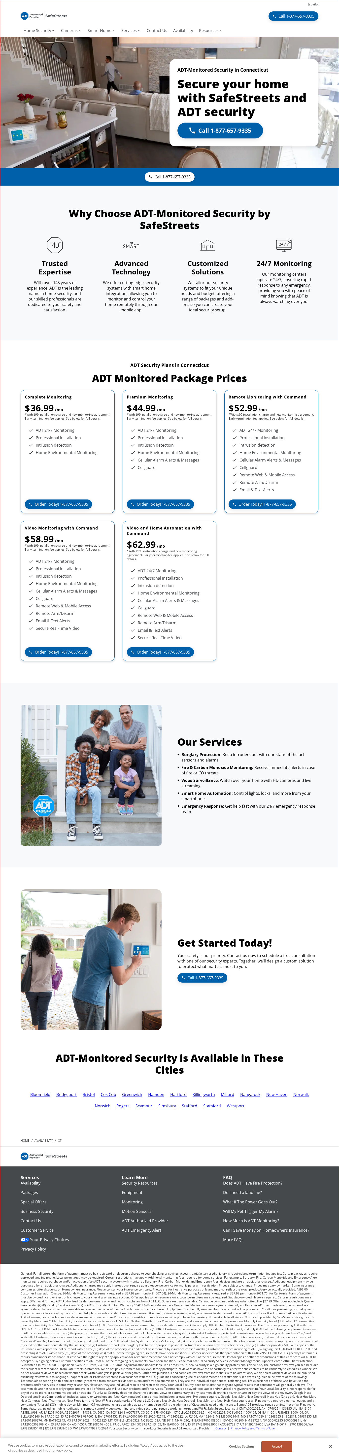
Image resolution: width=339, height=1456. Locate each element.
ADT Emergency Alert (141, 1230)
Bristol (89, 1094)
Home (25, 1140)
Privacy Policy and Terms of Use (253, 1428)
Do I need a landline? (242, 1192)
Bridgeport (66, 1094)
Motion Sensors (136, 1211)
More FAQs (233, 1239)
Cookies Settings (241, 1446)
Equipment (132, 1192)
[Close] (330, 1446)
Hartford (178, 1094)
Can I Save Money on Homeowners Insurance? (266, 1230)
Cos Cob (108, 1094)
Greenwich (132, 1094)
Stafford (189, 1106)
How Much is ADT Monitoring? (251, 1221)
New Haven (276, 1094)
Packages (29, 1192)
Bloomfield (40, 1094)
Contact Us (31, 1221)
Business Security (37, 1211)
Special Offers (33, 1202)
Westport (235, 1106)
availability (43, 1140)
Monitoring (132, 1202)
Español (312, 4)
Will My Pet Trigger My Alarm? (250, 1211)
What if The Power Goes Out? (250, 1202)
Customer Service (37, 1230)
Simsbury (167, 1106)
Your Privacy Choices (49, 1239)
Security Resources (140, 1183)
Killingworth (204, 1094)
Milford (227, 1094)
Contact (220, 1428)
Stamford (212, 1106)
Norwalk (301, 1094)
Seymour (144, 1106)
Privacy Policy (33, 1249)
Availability (30, 1183)
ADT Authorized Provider (145, 1221)
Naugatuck (250, 1094)
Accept (277, 1446)
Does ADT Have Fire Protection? (252, 1183)
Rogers (123, 1106)
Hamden (156, 1094)
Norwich (102, 1106)
